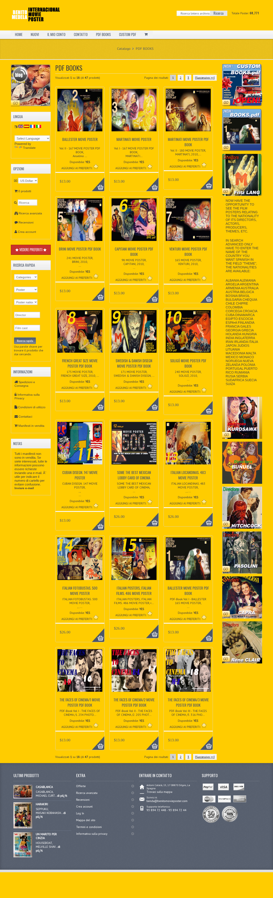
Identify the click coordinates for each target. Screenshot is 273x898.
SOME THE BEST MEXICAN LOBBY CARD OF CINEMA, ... (134, 487)
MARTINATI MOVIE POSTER (133, 139)
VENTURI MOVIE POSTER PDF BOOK (188, 251)
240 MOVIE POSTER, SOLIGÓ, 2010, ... (188, 375)
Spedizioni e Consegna (25, 383)
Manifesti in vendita (31, 425)
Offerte (81, 786)
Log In (80, 813)
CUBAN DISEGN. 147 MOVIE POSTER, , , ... (79, 489)
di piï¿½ (62, 796)
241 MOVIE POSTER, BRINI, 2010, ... (80, 262)
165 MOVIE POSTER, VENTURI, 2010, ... (188, 264)
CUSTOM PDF (127, 34)
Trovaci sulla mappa (159, 792)
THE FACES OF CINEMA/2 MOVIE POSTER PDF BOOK (134, 702)
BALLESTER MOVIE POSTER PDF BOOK (188, 590)
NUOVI (35, 34)
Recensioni (26, 222)
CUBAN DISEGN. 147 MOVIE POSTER (80, 475)
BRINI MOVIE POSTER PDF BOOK (80, 249)
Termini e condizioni (89, 827)
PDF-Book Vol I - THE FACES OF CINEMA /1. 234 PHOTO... (80, 713)
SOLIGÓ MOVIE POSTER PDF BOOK (188, 363)
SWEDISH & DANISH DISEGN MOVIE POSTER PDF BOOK (134, 363)
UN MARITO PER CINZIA (46, 836)
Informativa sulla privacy (91, 834)
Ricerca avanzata (30, 213)
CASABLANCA (44, 787)
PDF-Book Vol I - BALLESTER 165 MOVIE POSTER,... (188, 603)
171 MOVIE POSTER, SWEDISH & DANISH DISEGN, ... (134, 374)
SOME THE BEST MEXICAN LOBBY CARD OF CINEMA (134, 475)
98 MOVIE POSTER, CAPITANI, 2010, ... (134, 264)
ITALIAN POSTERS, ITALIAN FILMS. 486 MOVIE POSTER (134, 590)
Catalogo (124, 48)
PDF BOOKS (103, 34)
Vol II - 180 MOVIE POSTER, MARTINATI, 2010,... (188, 152)
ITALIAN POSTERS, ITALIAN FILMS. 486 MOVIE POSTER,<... (134, 601)
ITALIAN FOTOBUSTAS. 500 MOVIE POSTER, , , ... (79, 603)
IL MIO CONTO (56, 34)
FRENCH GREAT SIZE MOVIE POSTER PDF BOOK (80, 363)
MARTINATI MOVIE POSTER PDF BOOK (188, 142)
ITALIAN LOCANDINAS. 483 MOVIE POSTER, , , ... (188, 487)
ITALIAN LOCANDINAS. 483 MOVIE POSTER (188, 475)
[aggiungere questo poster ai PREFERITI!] (96, 166)
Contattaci (25, 416)
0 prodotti (24, 191)
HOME (18, 34)
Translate (29, 147)
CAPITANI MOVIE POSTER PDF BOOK (134, 251)
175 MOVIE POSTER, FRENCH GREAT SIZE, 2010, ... (80, 374)
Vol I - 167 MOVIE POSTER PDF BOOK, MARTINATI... (134, 152)
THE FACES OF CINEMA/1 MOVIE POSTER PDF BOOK (80, 702)
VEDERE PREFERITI (31, 249)
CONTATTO (81, 34)
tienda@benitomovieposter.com (167, 801)
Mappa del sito (85, 820)
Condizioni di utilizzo (31, 407)
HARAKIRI (42, 804)
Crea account (27, 231)
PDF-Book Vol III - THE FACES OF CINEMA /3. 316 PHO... (188, 713)
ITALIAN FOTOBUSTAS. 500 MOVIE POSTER (79, 590)
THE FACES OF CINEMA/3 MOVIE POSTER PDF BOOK (188, 702)
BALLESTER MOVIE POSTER (80, 139)
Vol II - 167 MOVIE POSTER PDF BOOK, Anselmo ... (80, 152)
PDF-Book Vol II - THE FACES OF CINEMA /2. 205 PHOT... (134, 713)
